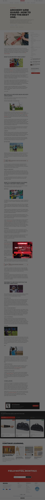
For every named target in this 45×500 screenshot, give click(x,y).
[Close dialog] (31, 242)
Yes (22, 252)
